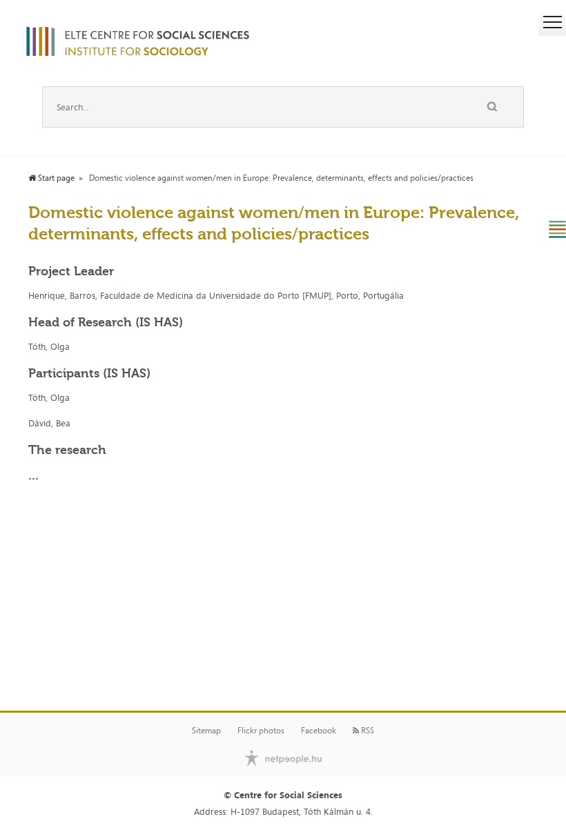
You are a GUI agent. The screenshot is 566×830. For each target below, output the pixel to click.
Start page (55, 178)
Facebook (318, 730)
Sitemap (206, 730)
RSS (366, 730)
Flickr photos (260, 730)
